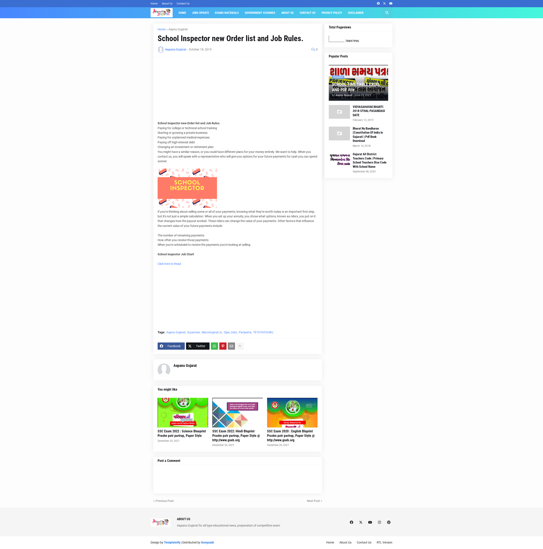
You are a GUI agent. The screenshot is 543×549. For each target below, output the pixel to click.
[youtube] (390, 3)
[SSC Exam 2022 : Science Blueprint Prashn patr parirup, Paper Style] (183, 412)
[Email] (231, 346)
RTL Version (384, 542)
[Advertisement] (238, 91)
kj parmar (194, 332)
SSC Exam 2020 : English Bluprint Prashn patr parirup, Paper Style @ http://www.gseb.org (291, 435)
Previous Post (164, 501)
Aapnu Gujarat (178, 29)
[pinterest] (388, 522)
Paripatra (245, 332)
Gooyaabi (207, 542)
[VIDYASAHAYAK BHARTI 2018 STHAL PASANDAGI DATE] (339, 112)
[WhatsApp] (214, 346)
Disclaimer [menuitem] (356, 12)
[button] (386, 12)
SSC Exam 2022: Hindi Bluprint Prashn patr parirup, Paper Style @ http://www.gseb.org (236, 435)
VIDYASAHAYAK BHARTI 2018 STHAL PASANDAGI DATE (369, 111)
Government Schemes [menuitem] (260, 12)
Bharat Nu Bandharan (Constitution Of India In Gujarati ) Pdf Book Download (368, 135)
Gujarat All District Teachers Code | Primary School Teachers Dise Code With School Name (369, 160)
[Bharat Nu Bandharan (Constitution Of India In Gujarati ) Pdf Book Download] (339, 133)
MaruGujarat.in (212, 332)
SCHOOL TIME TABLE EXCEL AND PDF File (356, 87)
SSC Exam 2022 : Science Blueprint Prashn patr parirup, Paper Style (182, 433)
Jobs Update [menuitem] (200, 12)
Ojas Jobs (230, 332)
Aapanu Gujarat (185, 365)
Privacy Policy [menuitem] (332, 12)
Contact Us (183, 3)
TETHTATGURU (263, 332)
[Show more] (240, 346)
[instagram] (379, 522)
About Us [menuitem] (287, 12)
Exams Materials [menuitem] (227, 12)
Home (154, 3)
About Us (167, 3)
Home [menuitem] (182, 12)
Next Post (313, 501)
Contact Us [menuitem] (308, 12)
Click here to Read (169, 263)
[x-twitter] (384, 3)
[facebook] (378, 3)
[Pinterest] (223, 346)
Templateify (172, 542)
